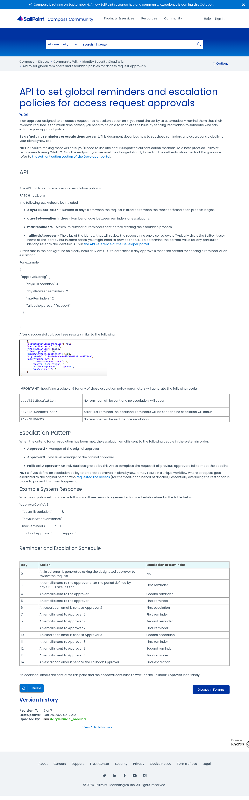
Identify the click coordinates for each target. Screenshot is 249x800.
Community (173, 18)
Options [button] (222, 63)
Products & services (119, 18)
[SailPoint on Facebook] (124, 776)
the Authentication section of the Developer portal (71, 156)
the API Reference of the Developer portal (116, 244)
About (43, 763)
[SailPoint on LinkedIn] (114, 776)
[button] (23, 688)
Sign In (219, 18)
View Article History (97, 727)
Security (121, 763)
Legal (207, 763)
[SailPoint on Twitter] (104, 776)
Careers (59, 763)
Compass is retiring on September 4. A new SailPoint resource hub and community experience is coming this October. (124, 4)
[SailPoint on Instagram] (145, 776)
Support (78, 763)
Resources (149, 18)
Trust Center (99, 763)
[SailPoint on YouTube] (135, 776)
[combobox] (141, 44)
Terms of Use (187, 763)
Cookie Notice (160, 763)
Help (207, 18)
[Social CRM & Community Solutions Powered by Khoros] (240, 743)
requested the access (93, 477)
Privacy (138, 763)
